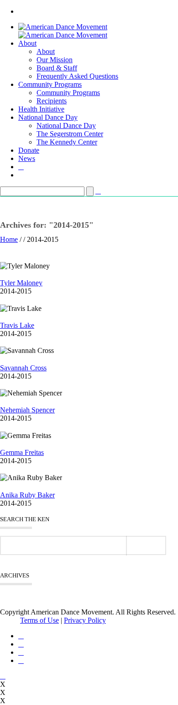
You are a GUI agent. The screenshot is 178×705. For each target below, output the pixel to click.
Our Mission (55, 60)
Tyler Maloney (21, 283)
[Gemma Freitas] (2, 444)
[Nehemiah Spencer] (2, 401)
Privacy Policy (85, 620)
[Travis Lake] (2, 316)
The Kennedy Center (67, 142)
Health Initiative (41, 109)
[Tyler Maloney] (2, 274)
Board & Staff (57, 68)
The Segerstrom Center (70, 134)
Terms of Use (39, 620)
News (26, 158)
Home (9, 239)
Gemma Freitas (22, 452)
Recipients (52, 101)
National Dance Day (48, 117)
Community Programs (50, 84)
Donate (28, 150)
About (27, 43)
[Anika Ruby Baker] (2, 486)
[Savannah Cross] (2, 359)
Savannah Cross (23, 368)
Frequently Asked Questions (77, 76)
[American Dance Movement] (62, 31)
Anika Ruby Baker (27, 495)
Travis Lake (17, 325)
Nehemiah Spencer (27, 410)
